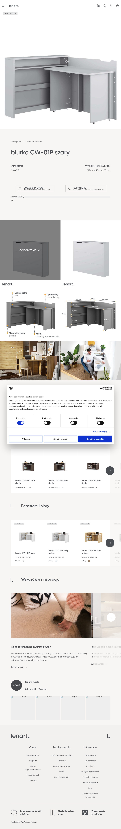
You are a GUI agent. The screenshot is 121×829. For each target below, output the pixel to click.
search (105, 6)
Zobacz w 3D (30, 250)
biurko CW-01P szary (34, 142)
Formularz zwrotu (90, 777)
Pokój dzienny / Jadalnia (61, 755)
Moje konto (111, 5)
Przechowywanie (61, 777)
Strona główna (16, 142)
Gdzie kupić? (90, 755)
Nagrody (33, 761)
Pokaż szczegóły (100, 431)
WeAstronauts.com (29, 822)
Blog (90, 788)
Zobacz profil (30, 689)
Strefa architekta (90, 783)
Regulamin (90, 766)
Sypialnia (62, 761)
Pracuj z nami (33, 775)
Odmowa (26, 439)
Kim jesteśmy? (33, 755)
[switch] (47, 423)
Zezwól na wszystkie (95, 439)
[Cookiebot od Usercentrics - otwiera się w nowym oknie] (101, 388)
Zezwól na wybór (61, 439)
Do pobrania (90, 761)
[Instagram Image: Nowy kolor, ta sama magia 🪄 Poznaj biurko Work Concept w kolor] (48, 708)
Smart (61, 772)
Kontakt (33, 781)
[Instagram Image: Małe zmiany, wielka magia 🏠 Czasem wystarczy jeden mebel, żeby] (73, 708)
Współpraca (98, 6)
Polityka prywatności (90, 772)
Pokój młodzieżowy (61, 766)
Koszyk (117, 6)
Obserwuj (42, 689)
